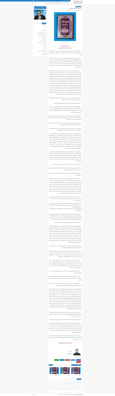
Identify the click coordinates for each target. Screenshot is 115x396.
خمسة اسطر (43, 37)
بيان (44, 27)
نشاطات (64, 3)
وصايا (44, 52)
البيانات (46, 3)
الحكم (52, 3)
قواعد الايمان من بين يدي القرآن (41, 42)
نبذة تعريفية (63, 0)
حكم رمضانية (43, 30)
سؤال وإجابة (57, 3)
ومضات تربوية (43, 54)
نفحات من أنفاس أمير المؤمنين (41, 51)
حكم (44, 28)
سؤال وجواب (43, 39)
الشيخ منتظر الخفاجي (77, 10)
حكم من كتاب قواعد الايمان (41, 33)
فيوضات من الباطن (78, 6)
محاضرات (54, 3)
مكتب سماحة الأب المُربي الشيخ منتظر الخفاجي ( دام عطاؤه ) (66, 394)
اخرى (49, 3)
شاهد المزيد (50, 365)
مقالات (61, 3)
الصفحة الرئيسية (68, 0)
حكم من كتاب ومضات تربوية (41, 35)
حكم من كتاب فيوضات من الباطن (41, 32)
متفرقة (44, 44)
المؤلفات (67, 3)
